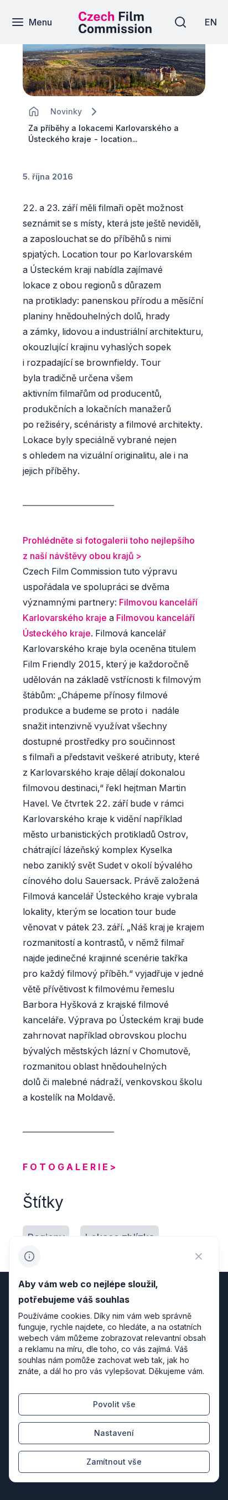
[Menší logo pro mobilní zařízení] (115, 29)
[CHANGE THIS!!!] (34, 112)
